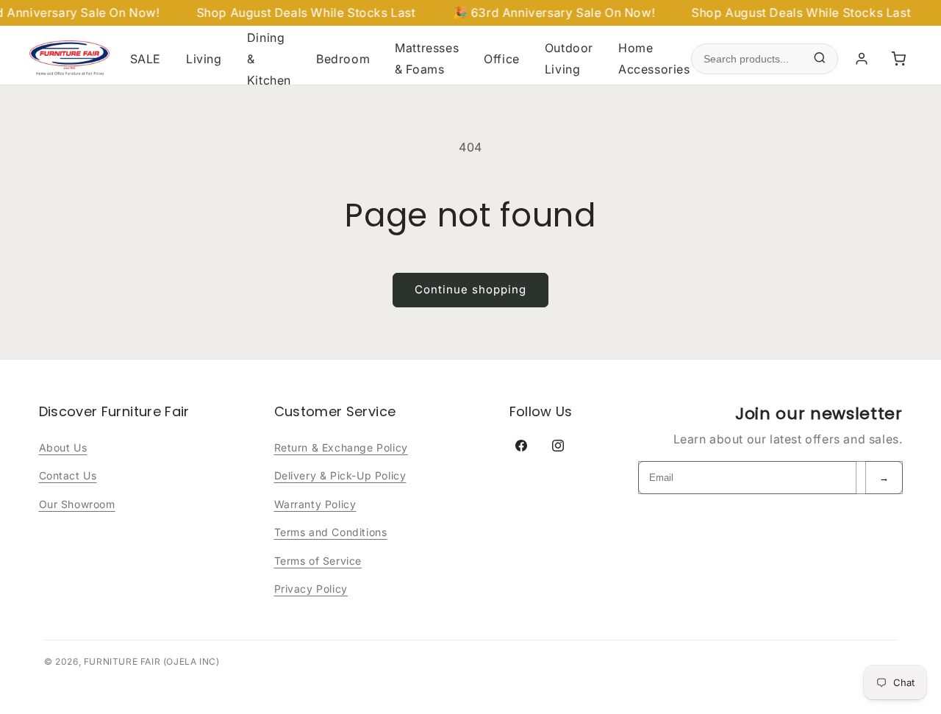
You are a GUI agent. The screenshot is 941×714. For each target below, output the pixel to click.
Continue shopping (470, 289)
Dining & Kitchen (269, 59)
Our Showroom (77, 504)
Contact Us (68, 475)
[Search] (819, 59)
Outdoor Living (569, 58)
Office (502, 58)
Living (204, 58)
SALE (145, 58)
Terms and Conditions (330, 532)
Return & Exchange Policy (341, 447)
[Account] (861, 59)
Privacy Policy (311, 588)
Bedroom (343, 58)
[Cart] (898, 59)
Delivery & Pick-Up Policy (340, 475)
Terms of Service (318, 560)
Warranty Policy (315, 504)
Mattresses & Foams (427, 58)
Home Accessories (654, 58)
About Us (63, 447)
